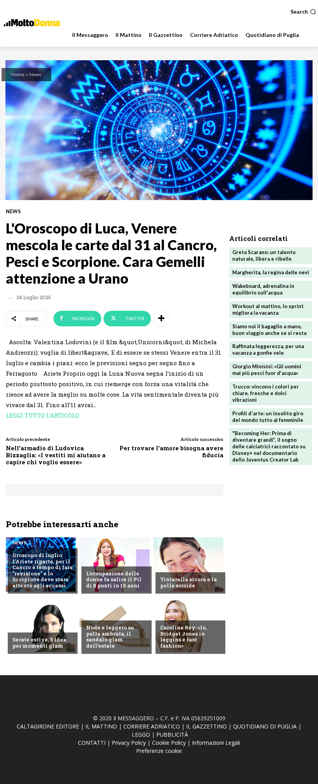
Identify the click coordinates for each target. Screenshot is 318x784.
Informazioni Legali (216, 742)
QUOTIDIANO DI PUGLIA (265, 726)
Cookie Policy (169, 742)
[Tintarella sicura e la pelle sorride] (188, 564)
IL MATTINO (101, 726)
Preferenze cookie (159, 750)
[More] (161, 318)
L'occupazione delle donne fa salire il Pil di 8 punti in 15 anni (114, 579)
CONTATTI (91, 742)
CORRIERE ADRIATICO (151, 726)
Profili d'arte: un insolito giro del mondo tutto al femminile (267, 416)
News (35, 74)
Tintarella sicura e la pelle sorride (188, 582)
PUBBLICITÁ (172, 734)
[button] (303, 11)
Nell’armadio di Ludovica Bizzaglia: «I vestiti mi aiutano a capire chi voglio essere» (55, 455)
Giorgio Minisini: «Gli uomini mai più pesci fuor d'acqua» (266, 369)
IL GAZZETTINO (206, 726)
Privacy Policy (129, 742)
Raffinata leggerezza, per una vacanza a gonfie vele (268, 349)
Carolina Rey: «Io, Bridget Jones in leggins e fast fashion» (183, 636)
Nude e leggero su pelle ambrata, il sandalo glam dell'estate (110, 636)
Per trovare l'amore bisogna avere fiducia (171, 451)
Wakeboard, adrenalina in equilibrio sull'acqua (263, 289)
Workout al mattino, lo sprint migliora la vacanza (268, 309)
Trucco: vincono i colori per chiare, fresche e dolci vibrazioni (265, 393)
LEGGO (141, 734)
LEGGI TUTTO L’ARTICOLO (42, 415)
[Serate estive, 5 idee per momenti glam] (41, 625)
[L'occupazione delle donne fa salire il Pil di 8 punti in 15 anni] (114, 564)
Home (17, 74)
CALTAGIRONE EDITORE (48, 726)
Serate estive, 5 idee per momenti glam (39, 642)
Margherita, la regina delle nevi (270, 272)
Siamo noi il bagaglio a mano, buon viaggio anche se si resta (269, 329)
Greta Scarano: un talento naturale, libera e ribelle (264, 255)
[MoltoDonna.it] (32, 22)
